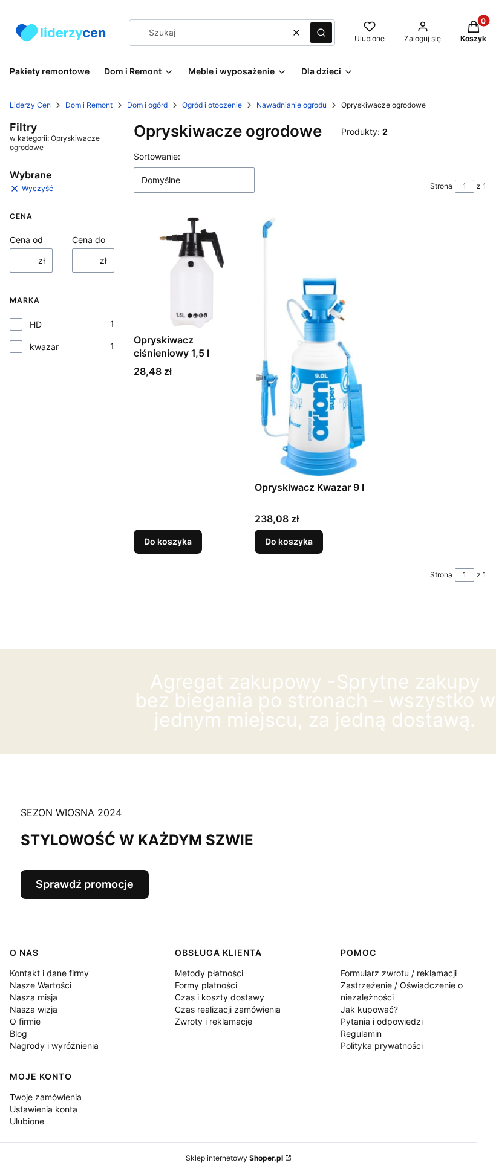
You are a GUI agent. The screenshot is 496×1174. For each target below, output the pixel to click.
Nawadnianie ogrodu (291, 104)
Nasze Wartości (40, 985)
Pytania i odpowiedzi (382, 1021)
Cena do (88, 240)
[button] (321, 32)
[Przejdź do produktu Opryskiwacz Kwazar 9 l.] (310, 346)
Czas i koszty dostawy (219, 997)
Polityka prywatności (382, 1045)
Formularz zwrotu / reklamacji (399, 973)
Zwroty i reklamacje (213, 1021)
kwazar (44, 347)
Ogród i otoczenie (212, 104)
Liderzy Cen (30, 104)
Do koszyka (168, 541)
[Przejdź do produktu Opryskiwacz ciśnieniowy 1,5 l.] (189, 272)
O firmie (25, 1021)
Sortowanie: (157, 156)
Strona (441, 185)
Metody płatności (209, 973)
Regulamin (361, 1033)
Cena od (26, 240)
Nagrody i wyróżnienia (54, 1045)
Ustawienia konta (43, 1109)
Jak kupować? (369, 1009)
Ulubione (27, 1121)
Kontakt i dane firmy (49, 973)
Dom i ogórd (147, 104)
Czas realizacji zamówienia (228, 1009)
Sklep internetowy (234, 1158)
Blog (18, 1033)
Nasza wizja (33, 1009)
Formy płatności (206, 985)
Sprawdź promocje (85, 884)
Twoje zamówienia (46, 1097)
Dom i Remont (89, 104)
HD (36, 324)
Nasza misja (33, 997)
